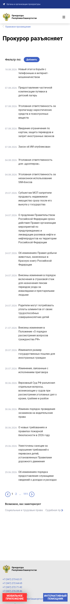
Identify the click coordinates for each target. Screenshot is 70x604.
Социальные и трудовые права (24, 510)
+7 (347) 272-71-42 (12, 587)
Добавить (31, 59)
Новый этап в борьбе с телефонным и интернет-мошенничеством (33, 73)
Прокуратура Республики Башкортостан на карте (29, 598)
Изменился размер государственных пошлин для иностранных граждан (36, 353)
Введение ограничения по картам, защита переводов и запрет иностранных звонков (36, 132)
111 (25, 493)
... (20, 493)
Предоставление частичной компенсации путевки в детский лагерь (35, 91)
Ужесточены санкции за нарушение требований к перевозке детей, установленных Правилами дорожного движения (35, 453)
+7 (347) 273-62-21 (12, 579)
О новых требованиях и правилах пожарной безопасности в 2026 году (34, 431)
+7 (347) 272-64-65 (12, 583)
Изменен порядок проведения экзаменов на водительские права (36, 412)
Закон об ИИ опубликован (34, 146)
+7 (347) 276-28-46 (12, 591)
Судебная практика (57, 510)
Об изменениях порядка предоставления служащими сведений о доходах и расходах (37, 475)
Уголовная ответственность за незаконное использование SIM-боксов (37, 178)
